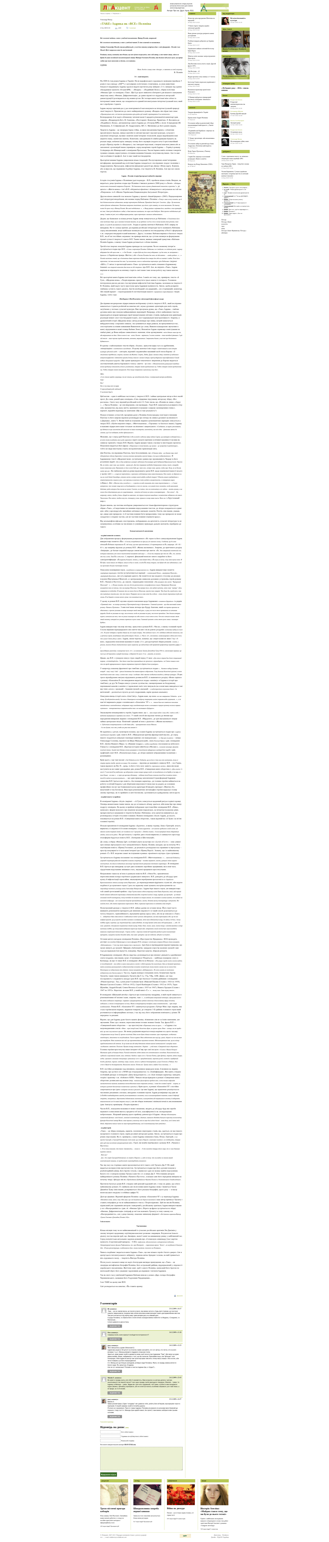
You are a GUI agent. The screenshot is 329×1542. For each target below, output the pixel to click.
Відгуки (226, 184)
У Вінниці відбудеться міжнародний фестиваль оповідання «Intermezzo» (199, 98)
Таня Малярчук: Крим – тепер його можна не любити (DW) (235, 165)
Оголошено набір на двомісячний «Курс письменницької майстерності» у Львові (201, 124)
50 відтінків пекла (236, 132)
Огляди (183, 3)
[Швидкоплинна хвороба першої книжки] (147, 1505)
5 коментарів (132, 28)
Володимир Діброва (236, 111)
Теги (233, 184)
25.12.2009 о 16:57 (175, 1399)
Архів (187, 11)
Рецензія (189, 3)
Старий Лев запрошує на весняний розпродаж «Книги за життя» (199, 157)
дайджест (227, 151)
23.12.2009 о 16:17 (175, 1309)
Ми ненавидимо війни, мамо (239, 141)
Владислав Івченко (236, 99)
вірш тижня (227, 29)
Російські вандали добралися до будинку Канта (201, 42)
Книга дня (184, 6)
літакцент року (229, 83)
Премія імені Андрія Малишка (198, 118)
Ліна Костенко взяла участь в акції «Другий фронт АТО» (202, 65)
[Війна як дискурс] (181, 1504)
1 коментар (214, 1529)
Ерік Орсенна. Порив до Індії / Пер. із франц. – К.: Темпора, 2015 (201, 211)
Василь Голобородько (237, 120)
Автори (169, 11)
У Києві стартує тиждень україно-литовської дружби (199, 27)
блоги (225, 95)
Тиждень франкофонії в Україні (198, 112)
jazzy (127, 1427)
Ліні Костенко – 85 (194, 71)
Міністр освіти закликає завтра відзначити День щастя (201, 57)
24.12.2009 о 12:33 (175, 1345)
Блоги (178, 6)
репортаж (227, 56)
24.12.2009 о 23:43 (175, 1377)
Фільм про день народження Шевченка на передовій (201, 19)
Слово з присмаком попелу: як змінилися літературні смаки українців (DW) (234, 157)
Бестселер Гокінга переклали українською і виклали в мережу (201, 83)
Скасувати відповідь (106, 1422)
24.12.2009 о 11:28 (175, 1332)
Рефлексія (177, 3)
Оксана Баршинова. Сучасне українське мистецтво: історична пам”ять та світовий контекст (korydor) (234, 173)
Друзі (182, 11)
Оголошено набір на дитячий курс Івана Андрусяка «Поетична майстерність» (201, 144)
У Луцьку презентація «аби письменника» (201, 138)
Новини (190, 6)
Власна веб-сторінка (127, 1441)
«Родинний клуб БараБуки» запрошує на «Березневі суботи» (201, 132)
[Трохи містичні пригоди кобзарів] (114, 1505)
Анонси (172, 8)
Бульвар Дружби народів (238, 113)
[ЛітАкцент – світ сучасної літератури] (131, 7)
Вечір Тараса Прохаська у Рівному (199, 151)
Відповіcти (115, 1326)
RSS (192, 11)
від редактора (228, 13)
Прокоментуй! (115, 1526)
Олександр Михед (106, 20)
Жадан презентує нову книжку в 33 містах (201, 77)
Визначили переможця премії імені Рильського (199, 91)
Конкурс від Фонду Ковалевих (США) (200, 164)
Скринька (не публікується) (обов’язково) (134, 1436)
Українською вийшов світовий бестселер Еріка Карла (201, 49)
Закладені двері (235, 123)
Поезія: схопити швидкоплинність (235, 76)
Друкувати (180, 1295)
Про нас (176, 11)
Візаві (171, 3)
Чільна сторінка (105, 13)
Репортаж (173, 6)
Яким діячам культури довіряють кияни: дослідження (201, 34)
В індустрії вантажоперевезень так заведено (237, 104)
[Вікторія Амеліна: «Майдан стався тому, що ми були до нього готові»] (214, 1505)
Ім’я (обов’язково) (127, 1432)
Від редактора (179, 8)
